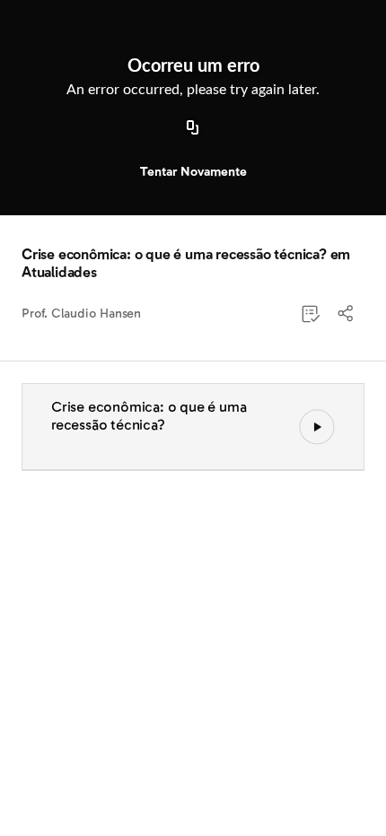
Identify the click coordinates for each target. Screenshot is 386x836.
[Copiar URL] (193, 128)
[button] (346, 314)
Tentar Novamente (193, 171)
